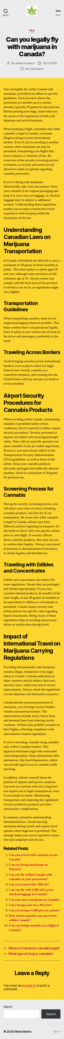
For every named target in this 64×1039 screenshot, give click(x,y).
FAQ (32, 30)
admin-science (24, 63)
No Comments (34, 68)
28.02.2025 (50, 63)
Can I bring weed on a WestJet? (30, 905)
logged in (29, 985)
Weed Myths (23, 1031)
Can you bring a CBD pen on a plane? (34, 910)
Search (8, 1006)
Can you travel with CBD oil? (29, 884)
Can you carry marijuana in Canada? (34, 900)
